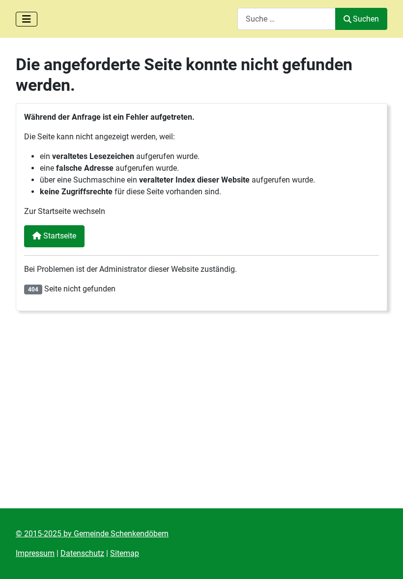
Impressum (35, 553)
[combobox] (286, 19)
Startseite (58, 235)
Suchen (366, 19)
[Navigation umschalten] (26, 19)
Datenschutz (82, 553)
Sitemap (124, 553)
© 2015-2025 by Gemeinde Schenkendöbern (92, 533)
